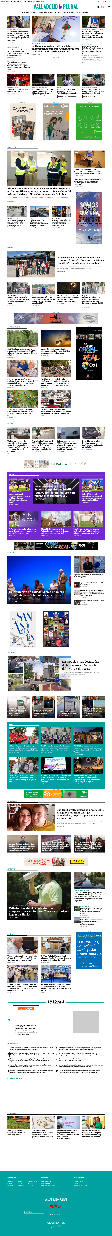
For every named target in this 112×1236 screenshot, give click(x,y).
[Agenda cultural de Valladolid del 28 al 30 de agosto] (18, 80)
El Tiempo (11, 869)
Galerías (30, 1185)
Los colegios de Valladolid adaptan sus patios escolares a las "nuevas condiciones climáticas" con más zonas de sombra (80, 260)
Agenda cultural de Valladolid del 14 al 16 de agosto (92, 583)
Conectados (12, 1113)
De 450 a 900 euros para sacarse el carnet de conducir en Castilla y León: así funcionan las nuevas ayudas (93, 34)
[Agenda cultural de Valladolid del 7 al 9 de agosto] (77, 602)
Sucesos (29, 1)
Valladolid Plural (37, 305)
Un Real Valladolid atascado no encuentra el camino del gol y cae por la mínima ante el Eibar (92, 497)
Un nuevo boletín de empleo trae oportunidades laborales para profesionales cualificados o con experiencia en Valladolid (80, 1071)
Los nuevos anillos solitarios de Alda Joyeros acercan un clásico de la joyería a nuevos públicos (42, 1133)
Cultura (10, 553)
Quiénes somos (78, 1181)
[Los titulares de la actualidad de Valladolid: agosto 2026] (68, 706)
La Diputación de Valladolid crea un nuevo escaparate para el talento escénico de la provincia (36, 595)
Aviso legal (77, 1183)
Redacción (10, 1136)
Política (10, 934)
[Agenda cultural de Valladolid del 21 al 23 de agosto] (89, 564)
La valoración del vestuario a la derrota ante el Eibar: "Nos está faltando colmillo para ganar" (19, 498)
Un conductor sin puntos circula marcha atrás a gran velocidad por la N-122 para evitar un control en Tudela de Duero (18, 65)
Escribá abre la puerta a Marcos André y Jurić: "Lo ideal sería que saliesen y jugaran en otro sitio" (87, 531)
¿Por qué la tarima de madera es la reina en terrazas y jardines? (16, 1132)
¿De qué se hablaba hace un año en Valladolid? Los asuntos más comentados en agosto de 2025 (93, 711)
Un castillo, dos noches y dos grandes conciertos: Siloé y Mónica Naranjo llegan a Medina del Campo (42, 92)
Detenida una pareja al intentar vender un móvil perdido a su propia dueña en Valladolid (92, 444)
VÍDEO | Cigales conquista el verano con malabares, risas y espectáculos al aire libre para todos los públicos (55, 748)
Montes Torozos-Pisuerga (48, 1185)
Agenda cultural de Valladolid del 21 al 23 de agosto (88, 575)
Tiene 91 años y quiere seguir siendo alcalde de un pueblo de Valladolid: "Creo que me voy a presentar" (22, 958)
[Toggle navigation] (2, 6)
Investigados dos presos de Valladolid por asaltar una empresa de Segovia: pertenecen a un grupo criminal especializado (43, 445)
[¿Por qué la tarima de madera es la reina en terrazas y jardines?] (18, 1122)
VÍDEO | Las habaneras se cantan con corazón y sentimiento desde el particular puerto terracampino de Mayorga (56, 778)
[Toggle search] (109, 6)
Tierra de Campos (46, 1183)
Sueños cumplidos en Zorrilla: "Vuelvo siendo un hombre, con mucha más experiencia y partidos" (54, 494)
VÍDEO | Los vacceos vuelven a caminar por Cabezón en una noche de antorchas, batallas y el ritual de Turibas (88, 749)
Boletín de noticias (53, 1193)
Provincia (14, 1)
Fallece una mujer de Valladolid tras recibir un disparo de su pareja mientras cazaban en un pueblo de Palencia (67, 445)
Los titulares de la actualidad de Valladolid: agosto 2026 (68, 712)
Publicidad (63, 1193)
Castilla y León (21, 1)
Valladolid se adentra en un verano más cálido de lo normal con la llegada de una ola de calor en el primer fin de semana (91, 922)
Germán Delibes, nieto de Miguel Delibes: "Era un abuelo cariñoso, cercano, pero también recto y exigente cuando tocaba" (22, 847)
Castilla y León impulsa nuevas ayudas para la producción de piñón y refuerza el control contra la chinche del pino (22, 352)
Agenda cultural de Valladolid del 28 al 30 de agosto (18, 90)
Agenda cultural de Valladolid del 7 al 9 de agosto (92, 601)
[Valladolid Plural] (56, 6)
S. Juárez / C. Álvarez (14, 752)
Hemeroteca (42, 1193)
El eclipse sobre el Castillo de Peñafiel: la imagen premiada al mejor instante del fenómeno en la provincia (68, 298)
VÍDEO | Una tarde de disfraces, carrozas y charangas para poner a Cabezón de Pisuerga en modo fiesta (23, 748)
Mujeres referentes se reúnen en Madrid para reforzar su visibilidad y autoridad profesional (91, 1133)
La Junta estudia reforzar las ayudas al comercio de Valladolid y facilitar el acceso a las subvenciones (18, 52)
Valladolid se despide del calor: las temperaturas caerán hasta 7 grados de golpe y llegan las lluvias (39, 911)
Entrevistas (12, 801)
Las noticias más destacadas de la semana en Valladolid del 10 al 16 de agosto (43, 711)
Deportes (36, 1)
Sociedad (42, 1)
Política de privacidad (80, 1185)
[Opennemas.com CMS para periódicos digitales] (56, 1224)
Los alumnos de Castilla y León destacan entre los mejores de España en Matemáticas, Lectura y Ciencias (56, 411)
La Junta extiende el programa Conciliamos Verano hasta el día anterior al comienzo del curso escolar (20, 412)
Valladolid (11, 147)
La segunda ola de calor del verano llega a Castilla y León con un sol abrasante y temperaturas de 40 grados (91, 910)
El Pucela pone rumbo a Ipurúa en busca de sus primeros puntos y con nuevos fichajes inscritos (23, 531)
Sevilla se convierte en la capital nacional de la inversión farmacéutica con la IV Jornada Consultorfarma (68, 1134)
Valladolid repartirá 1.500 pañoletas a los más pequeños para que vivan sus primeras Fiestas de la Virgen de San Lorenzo (55, 48)
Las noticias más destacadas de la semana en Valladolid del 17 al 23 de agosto (80, 665)
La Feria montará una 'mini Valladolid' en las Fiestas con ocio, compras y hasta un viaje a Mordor (88, 171)
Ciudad (8, 1)
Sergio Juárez (11, 71)
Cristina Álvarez (11, 42)
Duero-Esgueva (45, 1188)
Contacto (70, 1193)
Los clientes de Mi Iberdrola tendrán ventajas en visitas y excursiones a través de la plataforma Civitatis (18, 711)
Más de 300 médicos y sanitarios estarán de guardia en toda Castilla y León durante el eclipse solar (55, 351)
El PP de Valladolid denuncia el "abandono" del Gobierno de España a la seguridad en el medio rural (56, 958)
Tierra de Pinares (46, 1181)
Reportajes (21, 1185)
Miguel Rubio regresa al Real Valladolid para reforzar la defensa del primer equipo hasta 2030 (55, 531)
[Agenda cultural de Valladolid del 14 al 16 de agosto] (77, 584)
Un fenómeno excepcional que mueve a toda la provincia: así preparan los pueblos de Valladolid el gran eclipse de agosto (87, 778)
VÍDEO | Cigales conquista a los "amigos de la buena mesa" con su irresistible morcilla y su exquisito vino (22, 778)
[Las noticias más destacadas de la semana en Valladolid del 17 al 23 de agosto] (39, 673)
